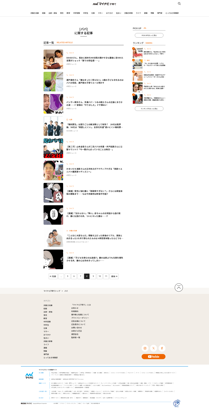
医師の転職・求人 (56, 393)
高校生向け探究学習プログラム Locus (73, 379)
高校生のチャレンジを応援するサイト (88, 383)
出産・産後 (53, 13)
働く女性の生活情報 (133, 383)
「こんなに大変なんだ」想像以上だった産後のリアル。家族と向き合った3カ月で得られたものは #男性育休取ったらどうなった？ (94, 237)
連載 (145, 13)
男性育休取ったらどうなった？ (78, 242)
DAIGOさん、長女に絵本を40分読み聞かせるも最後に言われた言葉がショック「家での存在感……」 (94, 59)
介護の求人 (85, 393)
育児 (61, 13)
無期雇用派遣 (76, 393)
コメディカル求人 (168, 391)
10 (100, 276)
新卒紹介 (86, 391)
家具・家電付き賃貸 (157, 385)
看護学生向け (74, 373)
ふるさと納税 (96, 385)
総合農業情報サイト (56, 385)
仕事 (93, 13)
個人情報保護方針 (95, 403)
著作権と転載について (80, 314)
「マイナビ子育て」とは (81, 304)
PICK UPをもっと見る (149, 35)
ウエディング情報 (158, 383)
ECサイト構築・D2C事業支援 (82, 385)
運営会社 (74, 334)
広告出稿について (78, 321)
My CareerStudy (106, 385)
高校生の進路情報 (56, 379)
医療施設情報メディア (128, 385)
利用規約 (74, 311)
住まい (118, 13)
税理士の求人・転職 (130, 391)
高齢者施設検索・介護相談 (82, 387)
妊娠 (43, 13)
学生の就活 (54, 373)
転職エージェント (96, 391)
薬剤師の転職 (148, 391)
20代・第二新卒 (78, 391)
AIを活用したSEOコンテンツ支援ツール (62, 387)
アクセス (62, 403)
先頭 (54, 276)
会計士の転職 (119, 391)
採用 (79, 403)
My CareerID (116, 385)
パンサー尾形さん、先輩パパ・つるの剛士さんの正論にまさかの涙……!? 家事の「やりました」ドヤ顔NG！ (94, 103)
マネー (100, 13)
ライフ (138, 13)
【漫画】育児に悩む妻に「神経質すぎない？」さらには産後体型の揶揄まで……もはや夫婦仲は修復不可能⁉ (94, 192)
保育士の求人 (66, 393)
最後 (113, 276)
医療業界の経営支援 (95, 393)
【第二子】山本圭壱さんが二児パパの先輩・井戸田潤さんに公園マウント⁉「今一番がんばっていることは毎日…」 (94, 148)
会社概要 (56, 403)
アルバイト (131, 373)
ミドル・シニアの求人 (147, 373)
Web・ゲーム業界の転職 (64, 391)
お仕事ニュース (72, 131)
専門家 (159, 13)
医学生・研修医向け (86, 373)
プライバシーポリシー (80, 317)
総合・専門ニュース (70, 383)
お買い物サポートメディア (143, 385)
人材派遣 (53, 391)
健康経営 (85, 398)
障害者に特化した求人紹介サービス (165, 373)
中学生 (85, 13)
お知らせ (74, 308)
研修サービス (54, 398)
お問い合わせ (76, 327)
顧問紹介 (140, 391)
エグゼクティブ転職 (108, 391)
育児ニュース (71, 64)
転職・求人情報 (98, 373)
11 (106, 276)
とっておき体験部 (172, 13)
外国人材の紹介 (107, 393)
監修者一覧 (75, 337)
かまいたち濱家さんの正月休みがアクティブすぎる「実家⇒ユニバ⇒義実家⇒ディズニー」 (94, 170)
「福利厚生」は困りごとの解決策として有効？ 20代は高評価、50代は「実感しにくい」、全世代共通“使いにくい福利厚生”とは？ (93, 126)
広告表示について (78, 324)
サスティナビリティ (71, 403)
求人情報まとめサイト (57, 383)
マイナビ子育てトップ (52, 291)
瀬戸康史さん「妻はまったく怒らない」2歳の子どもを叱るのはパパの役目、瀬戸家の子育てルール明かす (94, 81)
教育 (68, 13)
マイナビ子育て (68, 385)
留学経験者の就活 (64, 373)
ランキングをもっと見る (149, 109)
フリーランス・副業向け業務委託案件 (61, 375)
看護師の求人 (158, 391)
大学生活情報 (121, 383)
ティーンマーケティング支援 (108, 383)
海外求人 (106, 373)
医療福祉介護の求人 (79, 375)
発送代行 (78, 398)
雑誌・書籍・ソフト (146, 383)
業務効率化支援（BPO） (67, 398)
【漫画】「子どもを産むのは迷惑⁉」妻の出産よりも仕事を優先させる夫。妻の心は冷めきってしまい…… (94, 259)
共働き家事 (128, 13)
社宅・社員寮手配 (107, 398)
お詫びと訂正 (76, 331)
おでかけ (109, 13)
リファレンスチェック (121, 398)
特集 (152, 13)
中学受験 (76, 13)
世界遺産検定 (168, 383)
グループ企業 (86, 403)
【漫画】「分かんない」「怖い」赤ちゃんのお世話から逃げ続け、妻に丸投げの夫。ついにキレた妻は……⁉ (93, 214)
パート (137, 373)
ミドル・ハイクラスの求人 (118, 373)
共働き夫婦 (34, 13)
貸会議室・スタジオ (95, 398)
